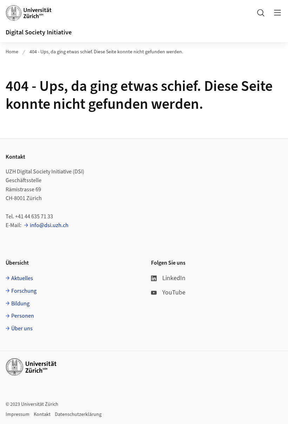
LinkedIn (173, 278)
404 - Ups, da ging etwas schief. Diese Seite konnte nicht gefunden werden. (106, 51)
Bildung (20, 303)
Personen (22, 316)
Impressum (18, 414)
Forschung (24, 291)
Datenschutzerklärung (78, 414)
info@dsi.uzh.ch (49, 225)
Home (12, 51)
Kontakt (42, 414)
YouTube (173, 292)
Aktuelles (22, 278)
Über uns (22, 328)
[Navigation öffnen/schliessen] (277, 12)
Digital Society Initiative (39, 32)
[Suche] (260, 12)
